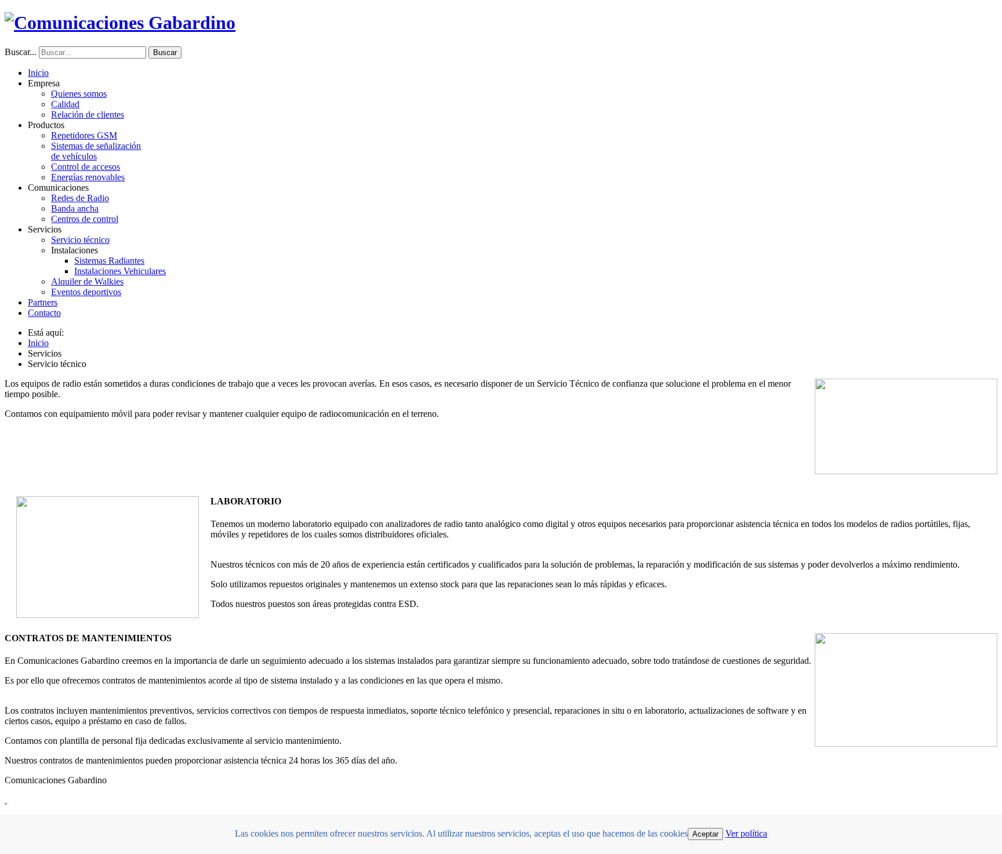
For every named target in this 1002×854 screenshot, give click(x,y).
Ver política (746, 833)
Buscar (165, 52)
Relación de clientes (87, 114)
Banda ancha (75, 208)
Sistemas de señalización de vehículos (96, 151)
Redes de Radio (80, 198)
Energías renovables (88, 177)
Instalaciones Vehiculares (120, 271)
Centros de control (84, 219)
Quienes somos (79, 94)
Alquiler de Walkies (87, 281)
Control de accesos (85, 167)
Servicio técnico (80, 240)
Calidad (65, 104)
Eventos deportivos (86, 292)
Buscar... (21, 52)
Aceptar (705, 834)
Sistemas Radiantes (109, 261)
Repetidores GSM (84, 135)
